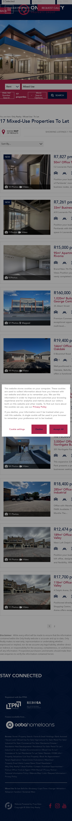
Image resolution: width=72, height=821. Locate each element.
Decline (39, 429)
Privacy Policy (40, 406)
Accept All (58, 429)
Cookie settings (17, 429)
